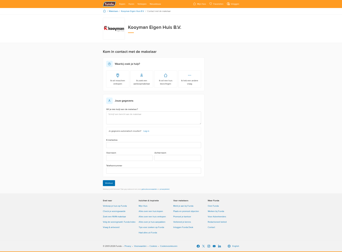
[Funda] (109, 4)
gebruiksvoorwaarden (149, 189)
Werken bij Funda (216, 211)
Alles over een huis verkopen (152, 216)
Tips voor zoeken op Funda (151, 227)
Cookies (153, 246)
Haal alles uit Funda (148, 232)
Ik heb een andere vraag (189, 82)
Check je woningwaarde (114, 211)
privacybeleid (164, 189)
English (235, 246)
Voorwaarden (140, 246)
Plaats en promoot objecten (186, 211)
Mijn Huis (143, 206)
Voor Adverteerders (217, 216)
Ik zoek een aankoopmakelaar (141, 82)
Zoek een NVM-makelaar (114, 216)
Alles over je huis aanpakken (152, 222)
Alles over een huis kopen (151, 211)
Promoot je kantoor (182, 216)
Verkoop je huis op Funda (115, 206)
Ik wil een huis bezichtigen (165, 82)
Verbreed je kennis (182, 222)
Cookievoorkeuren (168, 246)
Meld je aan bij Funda (183, 206)
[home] (105, 11)
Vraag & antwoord (111, 227)
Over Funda (213, 206)
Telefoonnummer (114, 165)
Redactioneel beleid (217, 222)
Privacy (128, 246)
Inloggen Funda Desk (183, 227)
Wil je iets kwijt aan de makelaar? (122, 109)
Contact (211, 227)
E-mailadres (112, 140)
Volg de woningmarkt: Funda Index (119, 222)
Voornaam (111, 152)
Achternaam (160, 152)
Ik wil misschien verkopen (117, 82)
